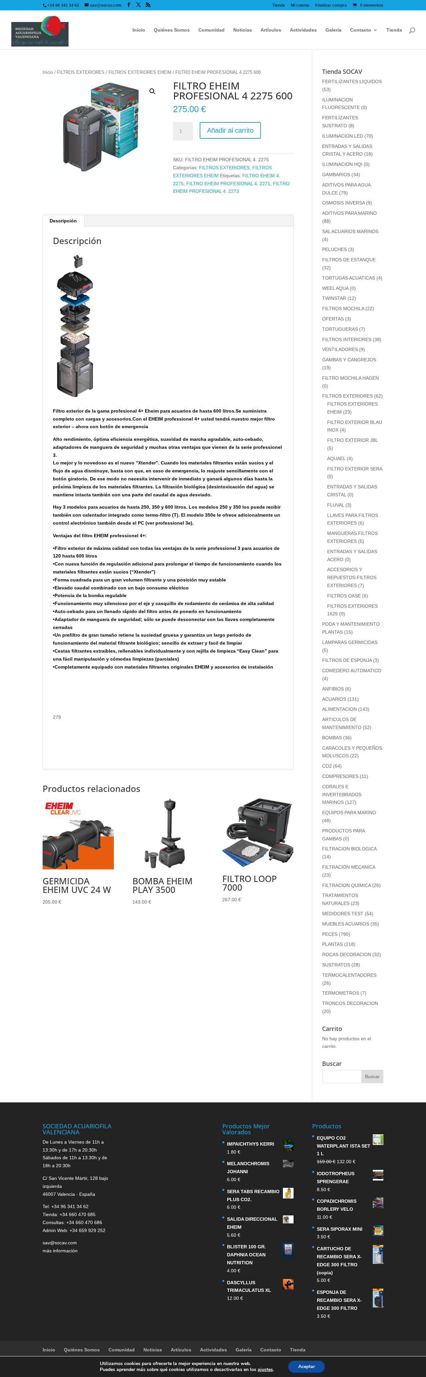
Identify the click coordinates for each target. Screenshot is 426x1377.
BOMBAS (332, 737)
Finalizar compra (331, 5)
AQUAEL (336, 458)
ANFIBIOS (333, 688)
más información (60, 1250)
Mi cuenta (300, 5)
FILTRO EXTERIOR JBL (352, 440)
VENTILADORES (340, 349)
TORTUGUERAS (340, 329)
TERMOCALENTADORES (349, 975)
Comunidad (211, 30)
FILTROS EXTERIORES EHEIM (139, 72)
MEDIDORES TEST (342, 913)
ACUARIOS (334, 699)
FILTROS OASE (344, 595)
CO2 (327, 766)
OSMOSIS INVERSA (343, 202)
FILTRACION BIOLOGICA (349, 848)
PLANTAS (332, 944)
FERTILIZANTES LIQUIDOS (352, 81)
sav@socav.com (60, 1242)
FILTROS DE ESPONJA (347, 660)
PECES (329, 934)
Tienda (278, 5)
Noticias (242, 30)
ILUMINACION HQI (342, 164)
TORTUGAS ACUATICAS (348, 278)
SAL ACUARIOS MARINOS (350, 231)
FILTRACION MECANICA (348, 867)
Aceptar (306, 1366)
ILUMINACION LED (342, 136)
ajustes (265, 1370)
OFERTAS (333, 318)
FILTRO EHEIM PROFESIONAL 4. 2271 (228, 183)
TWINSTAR (334, 298)
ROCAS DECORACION (346, 954)
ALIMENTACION (339, 709)
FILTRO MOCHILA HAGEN (350, 378)
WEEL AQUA (335, 288)
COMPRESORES (340, 776)
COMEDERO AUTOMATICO (351, 670)
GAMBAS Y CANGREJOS (349, 359)
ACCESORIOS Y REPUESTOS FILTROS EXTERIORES (351, 577)
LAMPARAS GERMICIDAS (349, 642)
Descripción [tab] (63, 220)
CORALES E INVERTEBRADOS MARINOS (341, 794)
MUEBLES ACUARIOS (345, 924)
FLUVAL (335, 505)
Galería (333, 30)
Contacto (360, 30)
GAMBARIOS (336, 174)
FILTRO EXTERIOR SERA (354, 468)
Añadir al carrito (230, 130)
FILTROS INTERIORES (346, 339)
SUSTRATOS (336, 964)
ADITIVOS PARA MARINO (349, 213)
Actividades (303, 30)
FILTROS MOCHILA (343, 308)
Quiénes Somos (172, 30)
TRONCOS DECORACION (350, 1003)
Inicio (138, 30)
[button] (152, 91)
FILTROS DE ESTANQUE (349, 259)
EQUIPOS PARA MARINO (349, 812)
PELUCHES (334, 249)
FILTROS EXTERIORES (81, 72)
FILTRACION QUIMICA (346, 885)
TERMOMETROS (340, 993)
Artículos (271, 30)
